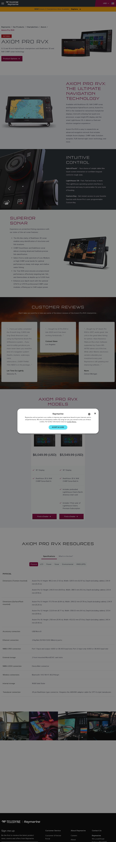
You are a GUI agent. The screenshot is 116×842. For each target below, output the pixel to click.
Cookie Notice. (71, 422)
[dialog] (58, 421)
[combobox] (89, 414)
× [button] (95, 413)
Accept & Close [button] (58, 427)
